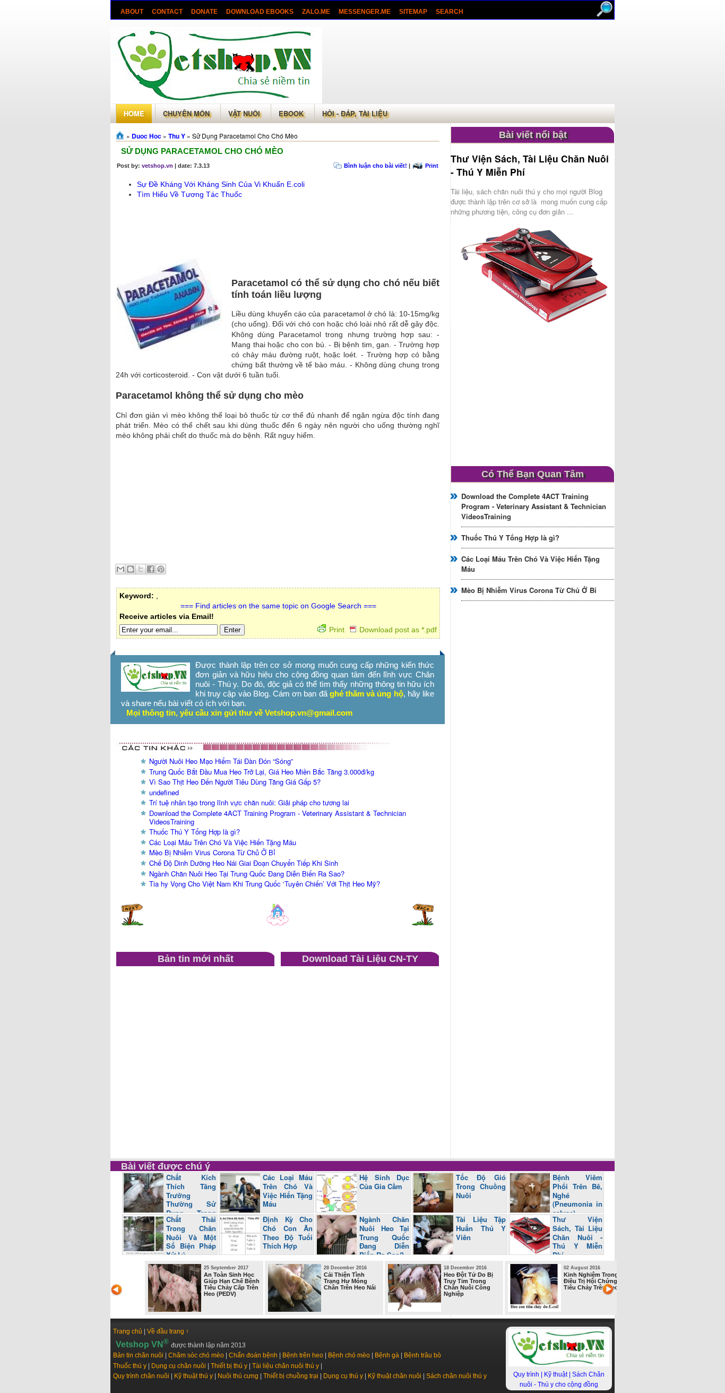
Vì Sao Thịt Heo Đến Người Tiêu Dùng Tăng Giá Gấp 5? (235, 782)
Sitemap (413, 11)
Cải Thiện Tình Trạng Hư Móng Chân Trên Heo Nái (350, 1281)
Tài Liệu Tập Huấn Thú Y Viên (481, 1228)
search (449, 11)
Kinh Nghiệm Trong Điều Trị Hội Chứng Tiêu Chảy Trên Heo (591, 1281)
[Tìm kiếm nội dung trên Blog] (605, 14)
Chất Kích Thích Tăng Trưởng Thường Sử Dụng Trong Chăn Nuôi (170, 1199)
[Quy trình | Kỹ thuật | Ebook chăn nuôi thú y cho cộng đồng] (155, 688)
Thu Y (176, 136)
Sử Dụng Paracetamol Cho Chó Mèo (202, 151)
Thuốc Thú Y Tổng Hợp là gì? (194, 832)
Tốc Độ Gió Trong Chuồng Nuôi (481, 1186)
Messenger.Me (365, 11)
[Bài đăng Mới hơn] (132, 923)
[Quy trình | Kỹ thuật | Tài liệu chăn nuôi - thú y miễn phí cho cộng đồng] (558, 1364)
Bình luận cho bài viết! (375, 165)
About (131, 11)
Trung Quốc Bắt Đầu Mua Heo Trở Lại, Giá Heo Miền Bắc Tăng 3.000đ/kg (261, 772)
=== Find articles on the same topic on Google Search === (278, 605)
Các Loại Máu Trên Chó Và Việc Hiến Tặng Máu (222, 842)
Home (134, 113)
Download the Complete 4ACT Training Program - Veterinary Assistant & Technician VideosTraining (277, 817)
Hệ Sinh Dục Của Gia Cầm (384, 1181)
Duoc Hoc (146, 136)
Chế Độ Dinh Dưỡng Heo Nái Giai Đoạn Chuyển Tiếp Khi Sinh (243, 863)
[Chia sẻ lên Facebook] (150, 569)
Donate (204, 11)
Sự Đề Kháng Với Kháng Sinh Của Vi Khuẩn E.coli (221, 184)
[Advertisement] (468, 65)
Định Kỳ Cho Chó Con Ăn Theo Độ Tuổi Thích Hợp (288, 1232)
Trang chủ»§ (121, 135)
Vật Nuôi (244, 113)
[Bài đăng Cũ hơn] (423, 923)
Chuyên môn (186, 113)
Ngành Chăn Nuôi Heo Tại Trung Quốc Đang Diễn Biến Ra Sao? (246, 874)
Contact (167, 11)
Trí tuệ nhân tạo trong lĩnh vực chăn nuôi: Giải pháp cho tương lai (249, 802)
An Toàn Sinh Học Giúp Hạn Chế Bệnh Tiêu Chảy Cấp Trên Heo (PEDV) (232, 1284)
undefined (164, 792)
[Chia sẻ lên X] (140, 569)
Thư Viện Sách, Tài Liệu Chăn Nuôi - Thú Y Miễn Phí (577, 1237)
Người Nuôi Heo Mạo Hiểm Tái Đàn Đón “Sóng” (221, 761)
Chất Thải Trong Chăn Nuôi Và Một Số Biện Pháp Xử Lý (191, 1237)
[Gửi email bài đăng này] (120, 569)
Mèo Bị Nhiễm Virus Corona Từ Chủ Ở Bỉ (212, 852)
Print (431, 165)
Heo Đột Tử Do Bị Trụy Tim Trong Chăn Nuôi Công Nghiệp (468, 1284)
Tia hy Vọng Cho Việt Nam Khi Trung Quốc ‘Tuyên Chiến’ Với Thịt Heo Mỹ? (264, 884)
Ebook (291, 113)
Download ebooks (260, 11)
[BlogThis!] (130, 569)
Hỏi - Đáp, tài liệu (354, 113)
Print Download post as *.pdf (383, 629)
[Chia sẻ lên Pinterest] (161, 569)
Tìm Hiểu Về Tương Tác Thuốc (189, 194)
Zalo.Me (316, 11)
